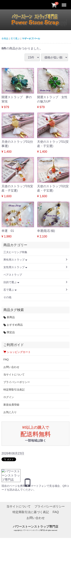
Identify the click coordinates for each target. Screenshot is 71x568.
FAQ (6, 359)
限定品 (10, 332)
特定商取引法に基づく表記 (30, 512)
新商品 (10, 317)
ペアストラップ (12, 274)
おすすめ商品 (14, 324)
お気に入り (10, 412)
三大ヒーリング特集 (15, 252)
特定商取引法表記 (14, 389)
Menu (64, 3)
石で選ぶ (15, 38)
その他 (7, 297)
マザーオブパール (31, 38)
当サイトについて (14, 374)
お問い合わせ (11, 367)
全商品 (5, 38)
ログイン (8, 397)
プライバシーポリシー (16, 382)
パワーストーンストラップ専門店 (35, 526)
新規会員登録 (11, 404)
